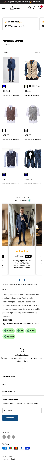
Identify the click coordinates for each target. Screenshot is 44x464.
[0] (39, 7)
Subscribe (10, 418)
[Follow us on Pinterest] (13, 437)
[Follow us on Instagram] (9, 437)
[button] (20, 280)
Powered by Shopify (9, 459)
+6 (38, 86)
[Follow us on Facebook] (4, 437)
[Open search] (29, 7)
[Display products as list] (40, 52)
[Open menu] (3, 8)
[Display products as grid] (36, 52)
